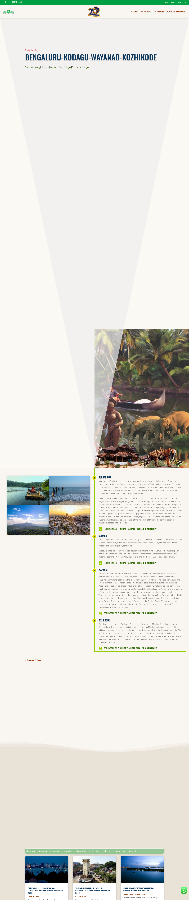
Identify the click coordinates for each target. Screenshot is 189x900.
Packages (134, 12)
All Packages (30, 851)
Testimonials (159, 12)
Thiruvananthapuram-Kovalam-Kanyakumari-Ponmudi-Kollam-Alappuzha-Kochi (46, 890)
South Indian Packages (80, 67)
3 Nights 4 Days (55, 851)
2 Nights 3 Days (43, 851)
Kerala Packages (65, 67)
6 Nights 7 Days (94, 851)
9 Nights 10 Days (133, 851)
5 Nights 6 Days (32, 50)
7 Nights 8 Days (107, 851)
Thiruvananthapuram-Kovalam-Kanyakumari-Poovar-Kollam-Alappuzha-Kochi (93, 890)
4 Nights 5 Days (68, 851)
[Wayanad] (28, 504)
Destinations (146, 12)
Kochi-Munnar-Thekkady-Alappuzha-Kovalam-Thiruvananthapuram (138, 889)
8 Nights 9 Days (120, 851)
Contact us (182, 3)
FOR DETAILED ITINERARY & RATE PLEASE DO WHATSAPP (130, 528)
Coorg (37, 67)
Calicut (27, 67)
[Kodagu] (28, 534)
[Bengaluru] (69, 534)
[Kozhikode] (69, 504)
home (166, 3)
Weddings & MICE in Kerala (176, 12)
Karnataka (53, 67)
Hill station (45, 67)
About (173, 3)
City (32, 67)
